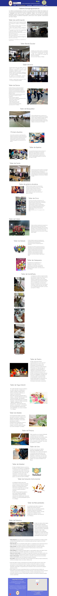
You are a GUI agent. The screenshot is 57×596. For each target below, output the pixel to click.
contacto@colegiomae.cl (37, 594)
